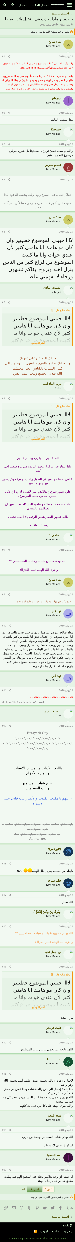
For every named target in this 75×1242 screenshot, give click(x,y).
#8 (3, 550)
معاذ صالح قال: (62, 310)
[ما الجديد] (12, 5)
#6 (3, 302)
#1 (3, 56)
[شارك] (8, 56)
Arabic (66, 1225)
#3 (3, 144)
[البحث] (5, 5)
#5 (3, 231)
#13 (4, 863)
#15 (4, 926)
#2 (3, 112)
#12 (4, 726)
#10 (4, 625)
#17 (4, 1042)
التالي (36, 1189)
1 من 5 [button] (48, 1189)
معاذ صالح (65, 24)
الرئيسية (44, 1231)
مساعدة (56, 1231)
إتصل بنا (67, 1231)
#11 (4, 690)
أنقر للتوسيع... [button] (37, 343)
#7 (3, 398)
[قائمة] (69, 5)
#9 (3, 594)
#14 (4, 895)
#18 (4, 1073)
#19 (4, 1130)
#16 (4, 966)
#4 (3, 179)
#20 (4, 1169)
